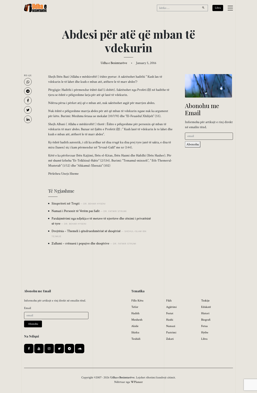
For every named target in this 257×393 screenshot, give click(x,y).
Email (27, 308)
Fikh (169, 301)
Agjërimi (171, 307)
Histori (205, 313)
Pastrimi (171, 332)
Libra (204, 339)
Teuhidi (135, 339)
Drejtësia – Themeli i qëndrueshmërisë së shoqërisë (86, 231)
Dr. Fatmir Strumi (115, 211)
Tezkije (205, 301)
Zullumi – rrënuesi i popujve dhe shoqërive (80, 243)
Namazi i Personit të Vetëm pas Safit (76, 211)
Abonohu (192, 144)
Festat (169, 313)
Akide (134, 326)
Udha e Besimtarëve (114, 63)
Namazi (170, 326)
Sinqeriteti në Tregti (66, 203)
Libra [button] (218, 8)
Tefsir (134, 307)
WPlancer (137, 382)
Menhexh (136, 320)
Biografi (206, 320)
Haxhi (169, 320)
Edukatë (206, 307)
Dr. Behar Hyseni (94, 204)
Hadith (135, 313)
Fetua (204, 326)
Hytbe (204, 332)
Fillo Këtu (137, 301)
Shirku (135, 332)
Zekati (170, 339)
